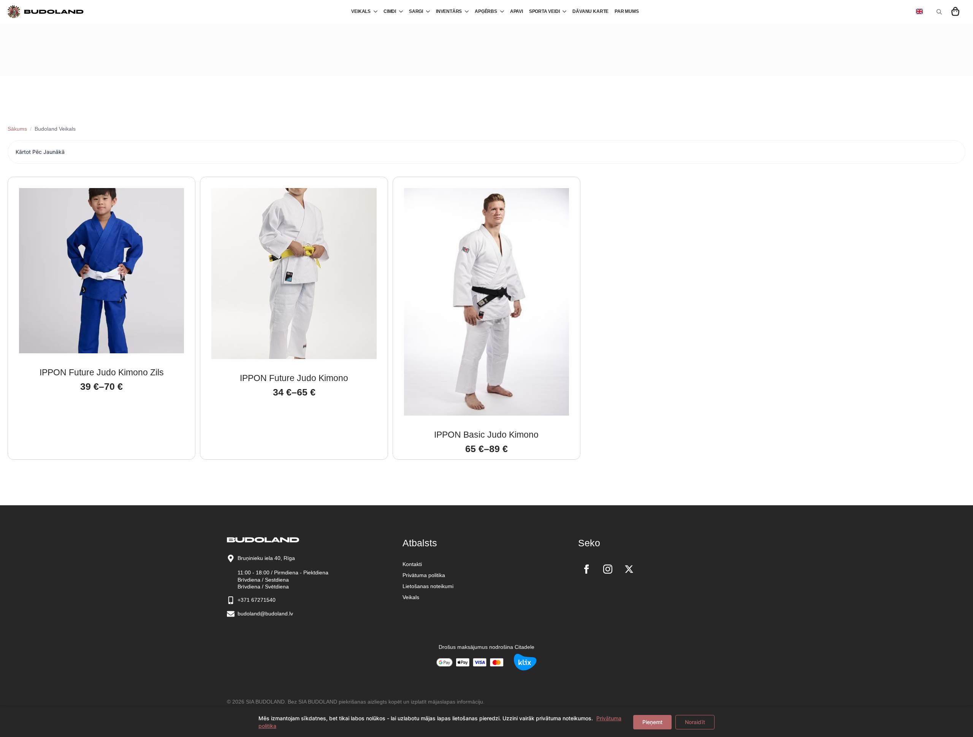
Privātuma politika (424, 575)
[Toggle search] (939, 12)
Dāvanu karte (590, 11)
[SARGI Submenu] (426, 12)
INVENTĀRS (449, 11)
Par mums (627, 11)
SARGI (416, 11)
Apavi (516, 11)
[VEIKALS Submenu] (374, 12)
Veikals (411, 597)
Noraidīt (695, 722)
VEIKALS (361, 11)
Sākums (17, 129)
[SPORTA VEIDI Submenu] (562, 12)
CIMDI (389, 11)
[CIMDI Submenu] (399, 12)
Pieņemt (652, 722)
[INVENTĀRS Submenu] (465, 12)
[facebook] (586, 569)
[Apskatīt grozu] (955, 11)
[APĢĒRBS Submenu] (500, 12)
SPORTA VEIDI (544, 11)
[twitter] (629, 569)
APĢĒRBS (486, 11)
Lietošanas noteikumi (428, 586)
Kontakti (412, 564)
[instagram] (607, 569)
